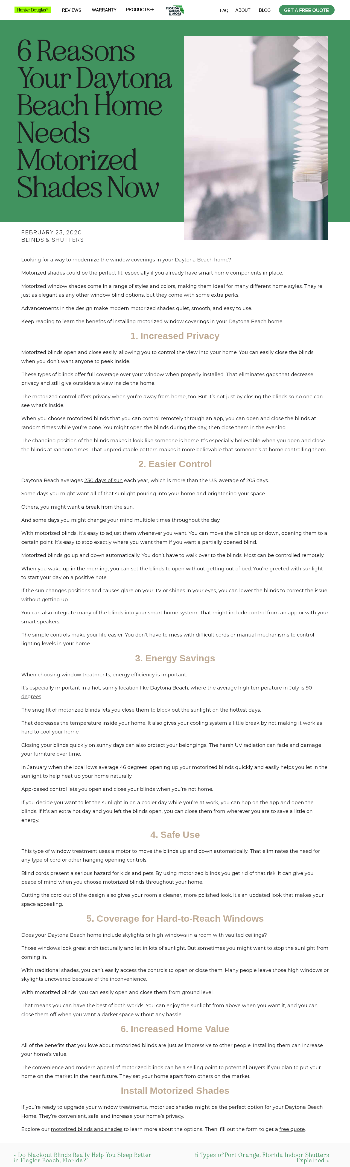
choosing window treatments (74, 675)
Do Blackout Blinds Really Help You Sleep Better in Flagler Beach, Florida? (83, 1157)
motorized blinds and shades (86, 1129)
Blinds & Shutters (52, 239)
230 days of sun (103, 481)
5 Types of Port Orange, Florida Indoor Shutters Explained (262, 1157)
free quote (292, 1129)
